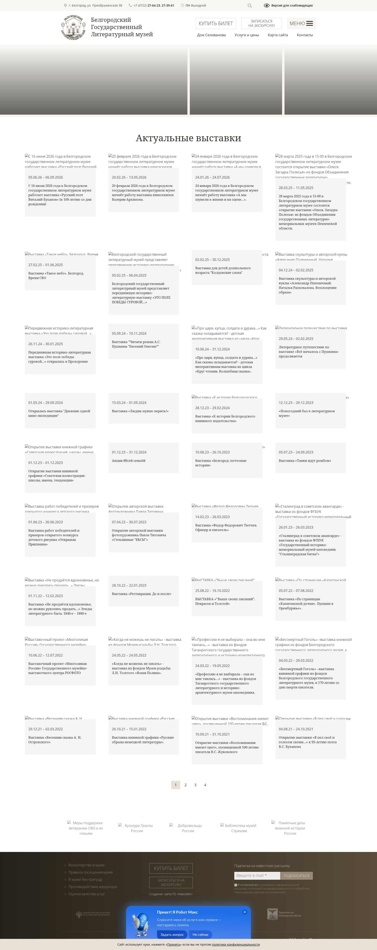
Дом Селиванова (211, 35)
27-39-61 (168, 5)
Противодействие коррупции (93, 886)
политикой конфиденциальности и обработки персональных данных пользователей (272, 890)
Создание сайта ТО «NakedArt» (170, 894)
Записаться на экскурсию (261, 23)
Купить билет (216, 23)
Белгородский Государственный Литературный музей (122, 27)
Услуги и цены (247, 35)
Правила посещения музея (91, 872)
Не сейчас (201, 934)
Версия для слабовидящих (292, 5)
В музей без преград (85, 879)
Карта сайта (278, 35)
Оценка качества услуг (87, 893)
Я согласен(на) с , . (272, 888)
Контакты (305, 35)
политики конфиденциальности (236, 944)
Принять (173, 944)
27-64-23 (153, 5)
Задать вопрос (172, 934)
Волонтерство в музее (87, 865)
